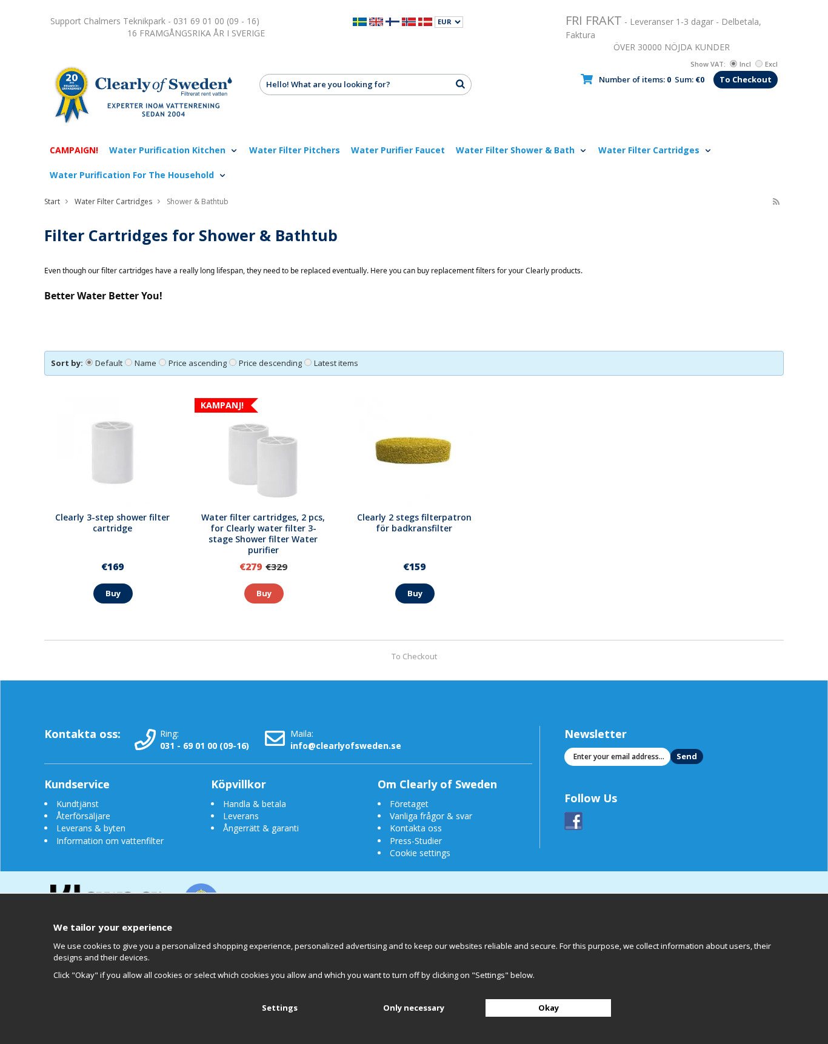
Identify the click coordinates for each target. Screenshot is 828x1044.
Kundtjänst (77, 804)
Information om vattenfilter (110, 840)
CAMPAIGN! (74, 150)
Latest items (336, 362)
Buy (113, 593)
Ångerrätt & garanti (261, 828)
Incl (745, 63)
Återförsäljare (83, 816)
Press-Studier (416, 840)
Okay (548, 1007)
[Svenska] (360, 21)
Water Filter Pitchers (294, 150)
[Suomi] (392, 21)
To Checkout (745, 79)
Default (108, 362)
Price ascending (198, 362)
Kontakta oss (416, 828)
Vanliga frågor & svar (431, 816)
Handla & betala (254, 804)
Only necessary (413, 1007)
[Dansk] (425, 21)
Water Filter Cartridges (650, 150)
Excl (771, 63)
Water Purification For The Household (133, 175)
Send (686, 756)
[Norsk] (409, 21)
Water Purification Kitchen (168, 150)
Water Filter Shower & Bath (516, 150)
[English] (376, 21)
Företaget (409, 804)
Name (145, 362)
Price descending (270, 362)
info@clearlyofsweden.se (345, 745)
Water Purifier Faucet (398, 150)
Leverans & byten (90, 828)
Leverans (241, 816)
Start (52, 201)
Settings (280, 1007)
